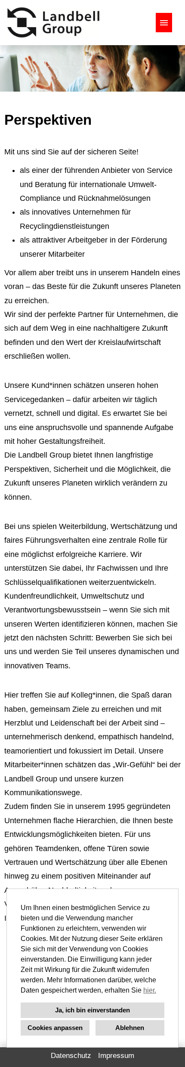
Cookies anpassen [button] (55, 1027)
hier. (149, 990)
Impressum (116, 1056)
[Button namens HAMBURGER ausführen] (164, 22)
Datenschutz (71, 1056)
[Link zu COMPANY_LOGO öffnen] (53, 22)
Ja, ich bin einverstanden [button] (92, 1010)
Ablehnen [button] (129, 1027)
